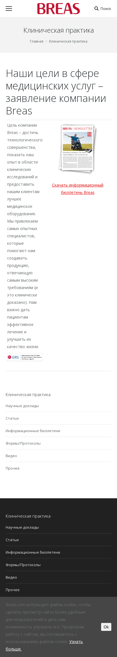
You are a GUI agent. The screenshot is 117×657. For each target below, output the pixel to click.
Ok (106, 627)
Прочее (13, 468)
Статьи (12, 418)
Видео (11, 455)
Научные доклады (22, 405)
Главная (36, 41)
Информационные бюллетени (33, 430)
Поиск (106, 8)
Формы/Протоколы (23, 443)
